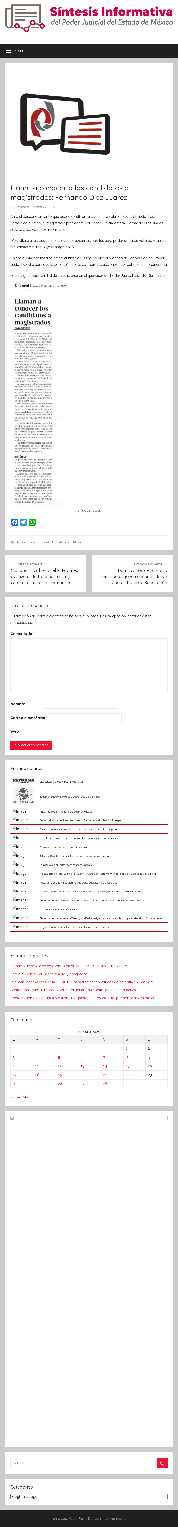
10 (15, 1066)
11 (37, 1066)
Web (14, 731)
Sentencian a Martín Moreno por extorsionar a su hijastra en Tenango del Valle (75, 990)
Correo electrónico (28, 718)
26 (60, 1084)
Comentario (22, 633)
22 (128, 1075)
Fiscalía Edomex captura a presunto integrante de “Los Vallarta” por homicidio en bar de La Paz (88, 998)
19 (60, 1075)
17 (14, 1075)
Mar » (27, 1097)
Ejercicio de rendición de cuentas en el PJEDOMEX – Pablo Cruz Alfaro (68, 966)
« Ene (15, 1097)
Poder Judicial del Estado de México (56, 542)
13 (82, 1066)
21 (105, 1075)
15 (128, 1066)
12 (60, 1066)
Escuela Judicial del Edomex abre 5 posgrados (48, 974)
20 (83, 1075)
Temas (21, 542)
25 (37, 1084)
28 (105, 1084)
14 (105, 1066)
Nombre (19, 704)
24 (15, 1084)
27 (82, 1084)
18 (37, 1075)
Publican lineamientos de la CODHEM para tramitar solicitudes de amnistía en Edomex (81, 982)
